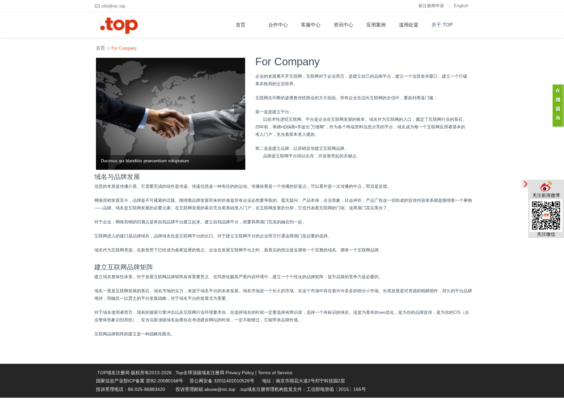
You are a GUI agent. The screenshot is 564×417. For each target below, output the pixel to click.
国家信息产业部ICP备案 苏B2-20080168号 (139, 380)
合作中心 (278, 24)
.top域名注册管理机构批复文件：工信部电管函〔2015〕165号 (302, 389)
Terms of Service (275, 372)
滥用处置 (408, 24)
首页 (240, 24)
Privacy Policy (240, 372)
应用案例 (376, 24)
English (461, 5)
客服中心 (311, 24)
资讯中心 (343, 24)
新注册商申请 (431, 5)
